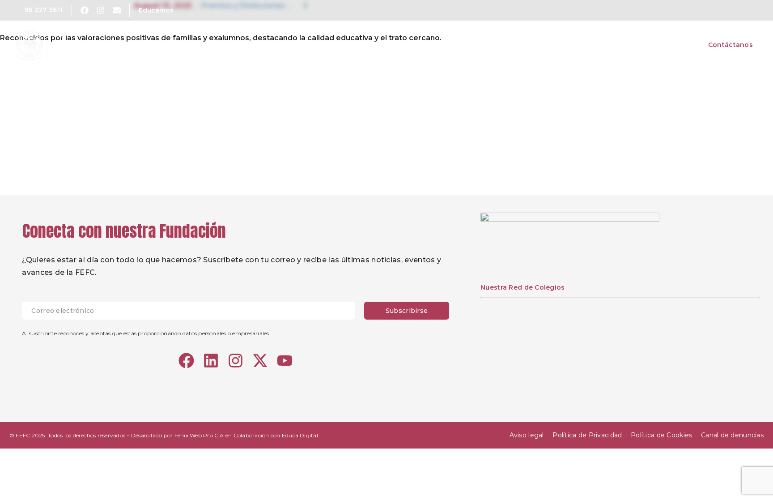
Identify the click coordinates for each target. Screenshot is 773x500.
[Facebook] (132, 102)
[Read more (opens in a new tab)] (37, 10)
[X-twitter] (260, 360)
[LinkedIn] (200, 102)
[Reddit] (217, 102)
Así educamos (547, 45)
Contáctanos (730, 45)
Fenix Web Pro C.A (199, 435)
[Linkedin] (211, 360)
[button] (736, 10)
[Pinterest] (166, 102)
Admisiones (670, 45)
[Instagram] (101, 10)
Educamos (156, 10)
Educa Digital (300, 435)
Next (627, 158)
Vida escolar (611, 45)
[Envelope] (117, 10)
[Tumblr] (183, 102)
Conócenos (486, 45)
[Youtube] (285, 360)
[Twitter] (149, 102)
